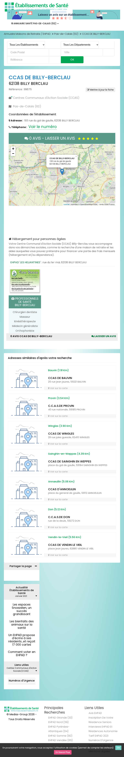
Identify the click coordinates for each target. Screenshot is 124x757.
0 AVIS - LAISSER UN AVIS (53, 138)
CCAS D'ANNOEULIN (62, 489)
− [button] (13, 153)
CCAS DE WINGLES (61, 434)
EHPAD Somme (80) (60, 736)
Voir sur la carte (58, 388)
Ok (118, 747)
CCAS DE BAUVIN (60, 378)
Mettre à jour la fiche (101, 89)
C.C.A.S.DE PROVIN (61, 406)
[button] (13, 175)
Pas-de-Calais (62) (66, 34)
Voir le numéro (42, 126)
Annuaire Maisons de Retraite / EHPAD (27, 34)
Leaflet (66, 204)
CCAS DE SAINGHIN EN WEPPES (69, 461)
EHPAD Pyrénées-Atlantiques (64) (58, 729)
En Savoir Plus (63, 752)
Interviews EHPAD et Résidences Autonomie (103, 729)
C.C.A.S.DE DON (59, 517)
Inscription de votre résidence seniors (101, 720)
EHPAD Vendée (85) (60, 740)
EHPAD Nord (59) (58, 722)
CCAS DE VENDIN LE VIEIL (65, 545)
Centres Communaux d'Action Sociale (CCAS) (46, 98)
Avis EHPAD (95, 713)
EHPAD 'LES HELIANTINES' (25, 262)
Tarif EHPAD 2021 (98, 736)
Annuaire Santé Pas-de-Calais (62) (35, 23)
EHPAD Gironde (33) (60, 717)
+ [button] (13, 149)
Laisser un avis (105, 336)
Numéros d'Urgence (22, 680)
